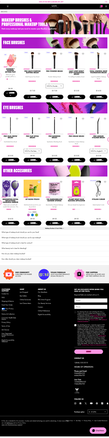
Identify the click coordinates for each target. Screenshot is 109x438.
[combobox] (54, 86)
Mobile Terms (102, 335)
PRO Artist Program (44, 299)
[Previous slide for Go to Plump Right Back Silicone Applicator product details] (70, 188)
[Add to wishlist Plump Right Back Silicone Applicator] (83, 182)
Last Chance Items (25, 303)
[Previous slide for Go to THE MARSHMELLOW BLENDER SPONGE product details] (48, 188)
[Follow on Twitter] (86, 403)
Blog (39, 296)
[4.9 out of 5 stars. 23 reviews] (32, 146)
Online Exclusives (25, 299)
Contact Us (5, 293)
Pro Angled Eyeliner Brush (98, 137)
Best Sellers (23, 296)
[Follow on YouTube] (91, 403)
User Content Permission (100, 421)
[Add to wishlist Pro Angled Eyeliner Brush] (105, 118)
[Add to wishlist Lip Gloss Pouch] (39, 182)
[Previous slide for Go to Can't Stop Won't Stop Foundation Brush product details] (70, 60)
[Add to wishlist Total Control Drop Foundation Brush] (105, 53)
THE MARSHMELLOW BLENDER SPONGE (54, 200)
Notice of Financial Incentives (98, 345)
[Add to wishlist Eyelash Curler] (105, 182)
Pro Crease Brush (76, 136)
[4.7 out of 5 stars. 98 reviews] (32, 81)
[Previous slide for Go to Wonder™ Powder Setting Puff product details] (6, 60)
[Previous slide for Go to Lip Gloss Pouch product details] (26, 188)
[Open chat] (98, 430)
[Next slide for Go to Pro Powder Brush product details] (61, 60)
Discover (10, 65)
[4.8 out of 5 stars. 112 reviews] (76, 81)
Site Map (78, 421)
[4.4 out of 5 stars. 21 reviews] (76, 146)
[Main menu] (106, 6)
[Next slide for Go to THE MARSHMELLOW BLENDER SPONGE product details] (61, 188)
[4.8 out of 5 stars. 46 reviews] (54, 81)
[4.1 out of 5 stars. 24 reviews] (54, 209)
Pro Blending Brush (54, 137)
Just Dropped (24, 292)
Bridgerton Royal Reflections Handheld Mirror (10, 201)
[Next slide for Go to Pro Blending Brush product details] (61, 125)
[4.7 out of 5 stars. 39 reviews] (54, 146)
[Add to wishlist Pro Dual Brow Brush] (17, 118)
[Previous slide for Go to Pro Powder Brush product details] (48, 60)
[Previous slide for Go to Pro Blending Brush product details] (48, 125)
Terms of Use (6, 326)
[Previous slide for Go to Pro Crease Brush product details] (70, 125)
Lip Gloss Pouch (32, 199)
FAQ (3, 297)
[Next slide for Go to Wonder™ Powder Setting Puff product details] (15, 60)
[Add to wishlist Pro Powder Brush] (61, 53)
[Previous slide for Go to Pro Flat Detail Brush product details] (26, 125)
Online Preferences (44, 310)
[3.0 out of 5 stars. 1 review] (10, 209)
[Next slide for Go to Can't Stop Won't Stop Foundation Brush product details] (83, 60)
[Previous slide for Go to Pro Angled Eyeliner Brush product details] (92, 125)
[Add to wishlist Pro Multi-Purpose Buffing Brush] (39, 53)
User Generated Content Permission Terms (8, 335)
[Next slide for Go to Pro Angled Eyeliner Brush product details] (105, 125)
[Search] (3, 6)
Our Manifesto (42, 292)
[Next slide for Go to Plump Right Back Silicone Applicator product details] (83, 188)
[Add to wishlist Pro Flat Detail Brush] (39, 118)
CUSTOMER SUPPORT (6, 290)
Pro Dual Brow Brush (10, 137)
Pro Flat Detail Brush (32, 137)
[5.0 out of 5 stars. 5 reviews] (32, 209)
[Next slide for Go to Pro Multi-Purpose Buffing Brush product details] (39, 60)
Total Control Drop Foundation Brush (98, 72)
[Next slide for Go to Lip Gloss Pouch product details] (39, 188)
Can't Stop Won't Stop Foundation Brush (76, 73)
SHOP (22, 289)
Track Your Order (7, 305)
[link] (101, 6)
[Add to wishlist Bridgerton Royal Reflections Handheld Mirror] (17, 182)
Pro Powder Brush (54, 71)
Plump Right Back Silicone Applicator (76, 200)
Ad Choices (5, 329)
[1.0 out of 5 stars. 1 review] (10, 79)
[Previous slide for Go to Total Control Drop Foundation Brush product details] (92, 60)
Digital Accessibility (44, 314)
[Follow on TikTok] (102, 403)
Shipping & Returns (8, 301)
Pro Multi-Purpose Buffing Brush (32, 72)
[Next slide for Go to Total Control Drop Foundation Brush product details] (105, 60)
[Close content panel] (106, 2)
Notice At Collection (8, 314)
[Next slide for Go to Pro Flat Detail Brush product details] (39, 125)
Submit (88, 352)
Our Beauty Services (44, 303)
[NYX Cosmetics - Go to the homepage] (54, 6)
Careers (40, 307)
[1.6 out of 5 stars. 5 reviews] (76, 209)
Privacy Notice (94, 319)
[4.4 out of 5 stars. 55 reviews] (98, 209)
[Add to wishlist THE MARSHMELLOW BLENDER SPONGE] (61, 182)
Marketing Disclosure (100, 316)
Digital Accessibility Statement (8, 340)
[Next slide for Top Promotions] (105, 2)
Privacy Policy (6, 322)
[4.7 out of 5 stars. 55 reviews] (10, 146)
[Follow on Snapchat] (107, 403)
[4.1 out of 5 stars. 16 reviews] (98, 146)
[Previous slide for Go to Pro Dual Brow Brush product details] (4, 125)
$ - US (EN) (92, 412)
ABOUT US (42, 289)
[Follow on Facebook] (80, 403)
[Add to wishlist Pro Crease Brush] (83, 118)
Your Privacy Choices (8, 309)
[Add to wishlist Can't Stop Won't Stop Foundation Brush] (83, 53)
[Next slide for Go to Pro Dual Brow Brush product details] (17, 125)
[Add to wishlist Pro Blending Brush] (61, 118)
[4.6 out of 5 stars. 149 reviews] (98, 81)
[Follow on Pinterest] (97, 403)
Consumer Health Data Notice (9, 318)
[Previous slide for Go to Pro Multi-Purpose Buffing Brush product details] (26, 60)
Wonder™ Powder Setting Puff (10, 70)
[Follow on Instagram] (75, 403)
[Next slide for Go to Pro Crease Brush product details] (83, 125)
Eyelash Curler (98, 199)
